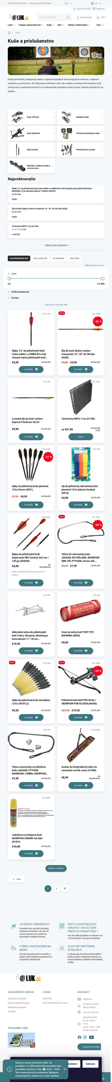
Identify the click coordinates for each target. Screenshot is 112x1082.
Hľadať (68, 17)
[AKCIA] (31, 680)
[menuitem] (12, 25)
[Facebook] (79, 1037)
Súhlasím (90, 1064)
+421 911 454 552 (90, 1012)
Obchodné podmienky (17, 3)
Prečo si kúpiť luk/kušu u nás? (55, 1003)
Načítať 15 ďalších (56, 868)
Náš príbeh (47, 998)
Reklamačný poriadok (17, 1007)
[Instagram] (85, 1037)
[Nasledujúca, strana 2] (56, 888)
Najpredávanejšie (19, 258)
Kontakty (12, 1011)
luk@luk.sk (87, 999)
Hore (19, 879)
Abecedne (74, 258)
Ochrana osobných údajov (40, 3)
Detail (80, 437)
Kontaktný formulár (91, 1047)
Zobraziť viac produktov (56, 245)
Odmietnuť (72, 1064)
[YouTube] (91, 1037)
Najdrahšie (58, 258)
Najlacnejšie (40, 258)
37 (65, 888)
